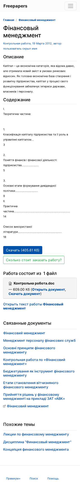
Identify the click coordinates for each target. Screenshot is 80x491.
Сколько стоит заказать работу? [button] (34, 260)
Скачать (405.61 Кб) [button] (22, 250)
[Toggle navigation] (71, 6)
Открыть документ (48, 289)
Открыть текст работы (33, 306)
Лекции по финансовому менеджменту (36, 434)
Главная (8, 20)
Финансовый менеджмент (37, 20)
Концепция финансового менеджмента (36, 449)
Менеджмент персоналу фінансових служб (39, 340)
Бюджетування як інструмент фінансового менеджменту (39, 373)
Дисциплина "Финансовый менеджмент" (37, 442)
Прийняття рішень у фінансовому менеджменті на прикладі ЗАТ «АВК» (34, 396)
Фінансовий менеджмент (24, 333)
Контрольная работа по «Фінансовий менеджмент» (34, 362)
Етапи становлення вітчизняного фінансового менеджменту (30, 385)
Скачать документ (24, 294)
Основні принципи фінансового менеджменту (29, 350)
